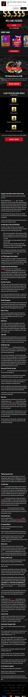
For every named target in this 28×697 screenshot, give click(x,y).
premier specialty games (17, 518)
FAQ (23, 687)
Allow (23, 8)
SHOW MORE (14, 51)
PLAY (5, 41)
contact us (23, 619)
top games (11, 347)
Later (16, 8)
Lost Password (12, 687)
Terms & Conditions (18, 693)
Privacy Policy (6, 690)
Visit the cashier (14, 113)
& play (21, 131)
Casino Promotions (11, 685)
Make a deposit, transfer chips (12, 131)
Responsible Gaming (15, 690)
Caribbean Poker (4, 508)
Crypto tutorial (15, 586)
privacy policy (13, 599)
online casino (13, 200)
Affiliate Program (9, 693)
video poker (13, 401)
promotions (15, 253)
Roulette (2, 498)
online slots (5, 370)
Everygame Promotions (21, 685)
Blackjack (2, 486)
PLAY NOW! (14, 25)
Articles (4, 551)
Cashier (3, 685)
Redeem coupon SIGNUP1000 (14, 122)
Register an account (14, 104)
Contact (18, 687)
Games (5, 687)
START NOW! (14, 139)
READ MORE (14, 84)
